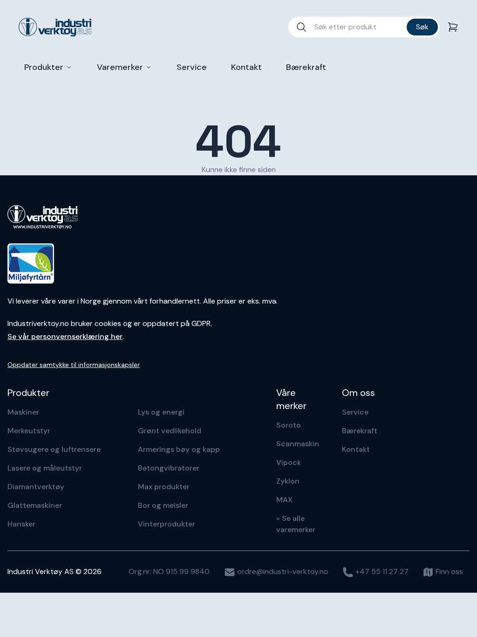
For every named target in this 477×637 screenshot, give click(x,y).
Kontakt (356, 449)
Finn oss (448, 571)
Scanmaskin (297, 444)
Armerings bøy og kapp (179, 449)
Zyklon (288, 481)
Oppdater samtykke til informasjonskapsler (73, 364)
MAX (284, 500)
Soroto (288, 425)
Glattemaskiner (34, 505)
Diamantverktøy (35, 487)
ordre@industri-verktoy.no (281, 571)
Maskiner (23, 412)
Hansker (21, 524)
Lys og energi (161, 412)
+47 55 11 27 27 (381, 571)
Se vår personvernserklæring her (65, 336)
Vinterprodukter (166, 524)
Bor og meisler (163, 505)
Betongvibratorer (168, 468)
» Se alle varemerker (295, 523)
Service (355, 412)
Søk (422, 27)
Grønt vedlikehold (169, 431)
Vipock (288, 462)
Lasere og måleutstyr (44, 468)
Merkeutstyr (28, 431)
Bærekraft (359, 431)
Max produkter (164, 487)
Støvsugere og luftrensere (54, 449)
